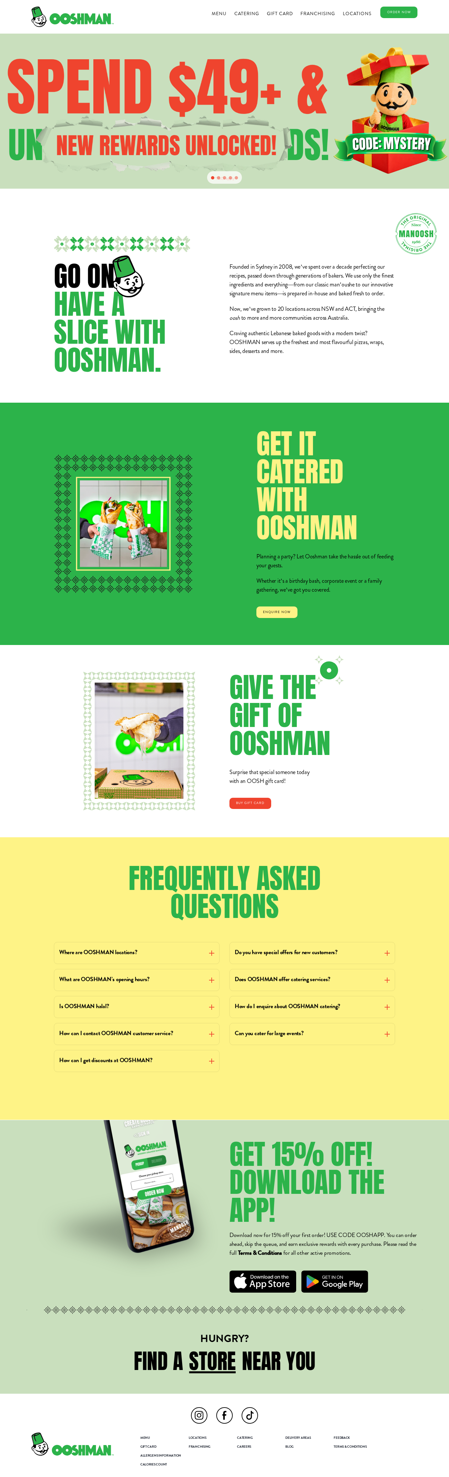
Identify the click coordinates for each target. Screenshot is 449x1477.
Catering (246, 13)
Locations (357, 13)
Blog (289, 1447)
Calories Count (153, 1464)
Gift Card (280, 13)
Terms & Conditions (260, 1253)
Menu (219, 13)
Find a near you (224, 1361)
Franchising (317, 13)
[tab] (212, 177)
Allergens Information (160, 1456)
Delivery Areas (298, 1438)
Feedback (342, 1438)
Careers (244, 1447)
